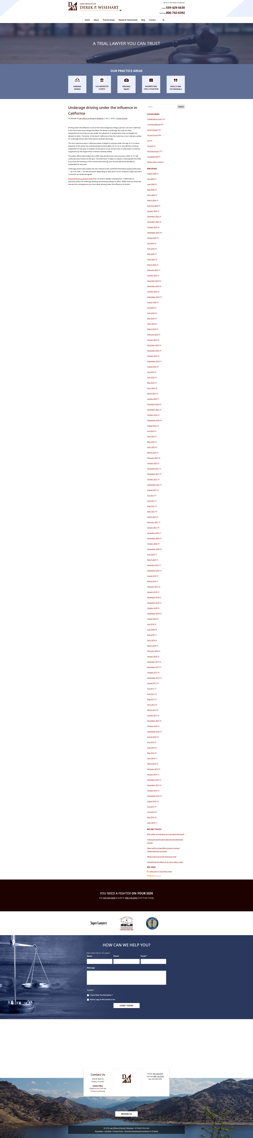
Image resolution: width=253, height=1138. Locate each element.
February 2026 (152, 206)
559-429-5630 (175, 8)
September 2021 (153, 485)
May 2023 (150, 383)
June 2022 (151, 436)
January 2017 (152, 715)
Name (89, 956)
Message (91, 968)
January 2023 (152, 399)
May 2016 (150, 753)
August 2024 (151, 302)
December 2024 (153, 281)
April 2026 (151, 195)
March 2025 (151, 265)
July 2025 (150, 243)
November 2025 (153, 222)
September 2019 (153, 571)
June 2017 (151, 694)
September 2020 (153, 549)
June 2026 (151, 184)
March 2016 (151, 764)
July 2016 (150, 742)
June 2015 (151, 812)
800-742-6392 (175, 13)
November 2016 (153, 721)
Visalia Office (98, 1086)
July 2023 (150, 372)
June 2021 (151, 501)
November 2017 (153, 667)
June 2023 (151, 377)
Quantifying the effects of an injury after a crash (165, 862)
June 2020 (151, 554)
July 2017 (150, 689)
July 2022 (150, 431)
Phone (116, 956)
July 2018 (150, 624)
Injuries (150, 146)
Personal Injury (153, 151)
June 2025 (151, 249)
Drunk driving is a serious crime (80, 179)
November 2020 (153, 538)
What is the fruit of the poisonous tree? (162, 857)
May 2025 (150, 254)
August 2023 (151, 367)
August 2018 (151, 619)
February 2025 (152, 270)
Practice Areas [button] (109, 20)
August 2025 (151, 238)
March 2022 (151, 452)
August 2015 (151, 801)
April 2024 (151, 324)
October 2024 (152, 292)
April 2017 (151, 705)
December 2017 (153, 662)
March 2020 (151, 560)
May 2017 (150, 699)
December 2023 (153, 345)
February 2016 (152, 769)
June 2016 (151, 748)
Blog (143, 20)
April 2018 (151, 640)
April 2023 (151, 388)
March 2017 (151, 710)
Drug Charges (152, 130)
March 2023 (151, 393)
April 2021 (151, 511)
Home (87, 20)
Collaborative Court (154, 119)
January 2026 (152, 211)
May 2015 (150, 817)
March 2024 (151, 329)
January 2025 (152, 275)
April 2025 (151, 259)
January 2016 (152, 774)
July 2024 (150, 308)
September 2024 (153, 297)
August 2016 (151, 737)
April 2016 (151, 758)
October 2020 (152, 544)
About (96, 20)
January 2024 (152, 340)
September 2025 (153, 233)
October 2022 (152, 415)
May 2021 (150, 506)
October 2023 (152, 356)
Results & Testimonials (128, 20)
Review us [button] (126, 1114)
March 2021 (151, 517)
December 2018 (153, 597)
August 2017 (151, 683)
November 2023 (153, 351)
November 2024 (153, 286)
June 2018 (151, 630)
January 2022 (152, 463)
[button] (251, 1123)
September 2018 (153, 613)
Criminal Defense (153, 124)
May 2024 (150, 318)
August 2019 (151, 576)
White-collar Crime (154, 162)
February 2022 (152, 458)
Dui (148, 141)
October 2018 (152, 608)
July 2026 (150, 179)
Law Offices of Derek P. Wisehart (91, 118)
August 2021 (151, 490)
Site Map (108, 1131)
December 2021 (153, 469)
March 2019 (151, 581)
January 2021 (152, 528)
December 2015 (153, 780)
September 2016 (153, 732)
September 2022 (153, 420)
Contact (152, 20)
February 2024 (152, 334)
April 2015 (151, 823)
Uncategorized (152, 157)
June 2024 (151, 313)
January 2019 (152, 592)
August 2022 (151, 426)
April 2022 (151, 447)
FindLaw (155, 1131)
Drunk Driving (121, 118)
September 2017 (153, 678)
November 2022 (153, 410)
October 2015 (152, 790)
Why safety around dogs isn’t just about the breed (165, 834)
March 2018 (151, 646)
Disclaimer (90, 990)
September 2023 (153, 361)
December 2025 (153, 216)
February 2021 (152, 522)
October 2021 (152, 479)
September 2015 (153, 796)
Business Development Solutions (137, 1131)
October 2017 (152, 672)
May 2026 (150, 190)
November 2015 (153, 785)
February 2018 (152, 651)
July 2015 (150, 807)
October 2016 (152, 726)
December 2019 (153, 565)
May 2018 (150, 635)
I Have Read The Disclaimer (101, 995)
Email (144, 956)
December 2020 (153, 533)
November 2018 (153, 603)
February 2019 (152, 587)
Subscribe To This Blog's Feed (160, 871)
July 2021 (150, 495)
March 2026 (151, 200)
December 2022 (153, 404)
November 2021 (153, 474)
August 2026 (151, 174)
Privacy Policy (118, 1131)
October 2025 (152, 227)
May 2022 (150, 442)
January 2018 (152, 656)
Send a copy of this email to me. (102, 999)
